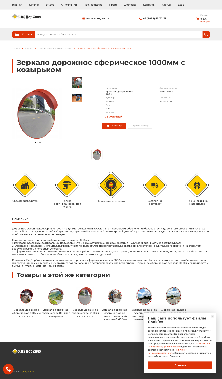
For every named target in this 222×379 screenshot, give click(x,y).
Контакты (149, 4)
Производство (93, 4)
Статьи (166, 4)
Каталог (34, 4)
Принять (180, 365)
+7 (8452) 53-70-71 (154, 18)
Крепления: (111, 88)
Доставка (130, 4)
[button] (35, 142)
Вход (181, 4)
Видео (50, 4)
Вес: (108, 105)
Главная (17, 4)
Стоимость (110, 112)
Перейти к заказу (140, 125)
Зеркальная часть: (168, 88)
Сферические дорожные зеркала (55, 48)
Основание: (165, 98)
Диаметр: (110, 98)
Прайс (113, 4)
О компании (69, 4)
